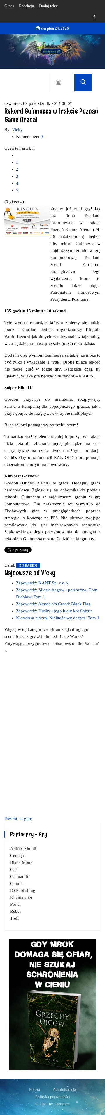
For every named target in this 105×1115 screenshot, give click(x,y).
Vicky (17, 129)
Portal (15, 904)
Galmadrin (19, 876)
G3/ (13, 869)
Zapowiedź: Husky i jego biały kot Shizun (54, 610)
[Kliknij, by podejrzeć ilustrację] (27, 219)
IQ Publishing (22, 890)
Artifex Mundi (23, 848)
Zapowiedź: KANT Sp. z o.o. (42, 583)
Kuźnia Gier (21, 897)
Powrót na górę (18, 818)
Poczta (34, 1089)
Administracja (64, 1089)
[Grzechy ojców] (52, 1004)
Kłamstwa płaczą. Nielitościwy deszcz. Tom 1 (57, 617)
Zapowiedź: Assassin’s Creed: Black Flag (53, 604)
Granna (17, 883)
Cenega (17, 855)
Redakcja (26, 6)
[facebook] (94, 17)
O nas (9, 6)
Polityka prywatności (52, 1097)
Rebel (15, 911)
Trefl (14, 918)
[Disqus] (52, 733)
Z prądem (28, 565)
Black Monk (21, 862)
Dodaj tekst (48, 6)
